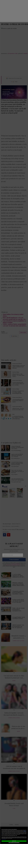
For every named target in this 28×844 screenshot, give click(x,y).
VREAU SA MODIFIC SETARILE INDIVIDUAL (14, 842)
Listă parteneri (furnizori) (3, 839)
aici (1, 833)
